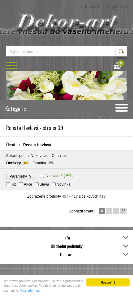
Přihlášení (90, 6)
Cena (56, 156)
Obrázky (13, 163)
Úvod (10, 145)
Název (36, 156)
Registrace (116, 6)
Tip (13, 184)
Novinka (64, 184)
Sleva (44, 184)
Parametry (21, 176)
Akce (28, 184)
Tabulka (39, 163)
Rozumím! (108, 282)
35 (123, 211)
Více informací (30, 290)
